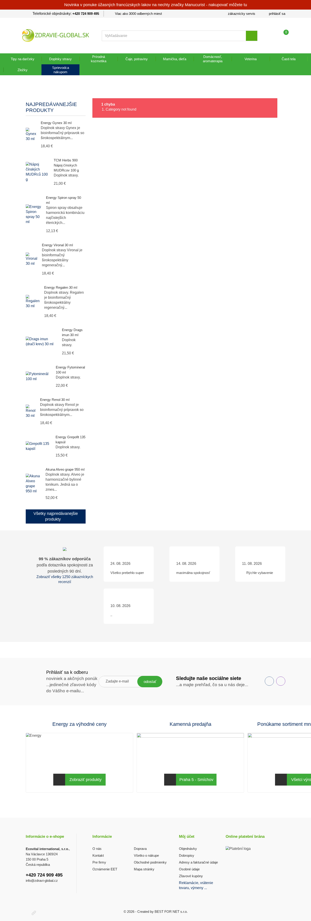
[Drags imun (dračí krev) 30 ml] (41, 342)
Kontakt (98, 855)
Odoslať (150, 682)
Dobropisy (186, 855)
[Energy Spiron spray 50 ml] (33, 214)
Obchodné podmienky (150, 862)
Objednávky (188, 849)
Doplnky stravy (60, 59)
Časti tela (289, 59)
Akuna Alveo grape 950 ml (65, 469)
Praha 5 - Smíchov (196, 779)
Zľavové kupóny (191, 876)
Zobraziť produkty (85, 779)
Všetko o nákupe (146, 855)
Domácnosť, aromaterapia (212, 59)
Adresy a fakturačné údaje (198, 862)
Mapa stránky (144, 869)
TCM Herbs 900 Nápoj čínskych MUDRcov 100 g (66, 165)
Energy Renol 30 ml (54, 400)
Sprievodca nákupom (60, 70)
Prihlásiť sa (277, 14)
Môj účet (186, 836)
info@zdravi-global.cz (42, 880)
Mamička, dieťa (174, 59)
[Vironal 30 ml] (31, 259)
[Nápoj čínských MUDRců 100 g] (37, 172)
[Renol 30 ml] (31, 411)
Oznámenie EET (104, 869)
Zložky (23, 70)
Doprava (140, 849)
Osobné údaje (189, 869)
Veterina (251, 59)
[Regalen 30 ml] (33, 302)
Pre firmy (99, 862)
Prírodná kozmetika (98, 59)
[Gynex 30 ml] (31, 134)
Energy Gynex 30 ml (56, 123)
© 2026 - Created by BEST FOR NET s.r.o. (156, 911)
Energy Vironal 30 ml (57, 245)
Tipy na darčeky (22, 59)
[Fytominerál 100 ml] (38, 376)
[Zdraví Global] (55, 35)
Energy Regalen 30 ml (60, 287)
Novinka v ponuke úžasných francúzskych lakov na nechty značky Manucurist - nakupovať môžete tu (155, 5)
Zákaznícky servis (241, 14)
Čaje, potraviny (136, 59)
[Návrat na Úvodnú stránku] (31, 92)
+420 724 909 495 (85, 14)
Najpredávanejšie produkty (51, 107)
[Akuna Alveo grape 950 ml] (33, 484)
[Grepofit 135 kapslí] (38, 446)
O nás (97, 849)
